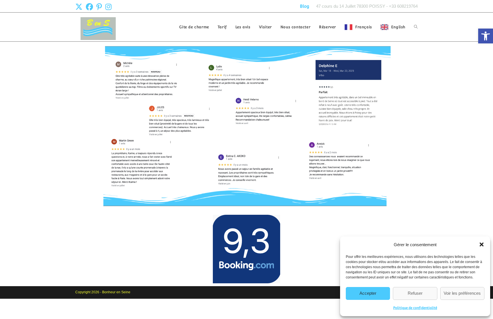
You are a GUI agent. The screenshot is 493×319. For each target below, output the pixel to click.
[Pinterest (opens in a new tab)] (99, 7)
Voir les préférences (462, 293)
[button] (485, 36)
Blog (304, 6)
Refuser (415, 293)
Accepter (367, 293)
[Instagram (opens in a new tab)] (108, 7)
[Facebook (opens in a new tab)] (89, 7)
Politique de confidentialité (415, 308)
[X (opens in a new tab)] (79, 7)
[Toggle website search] (416, 27)
